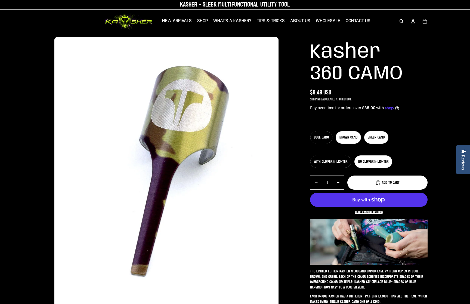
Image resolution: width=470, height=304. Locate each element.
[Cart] (425, 21)
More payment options (369, 212)
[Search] (401, 21)
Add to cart (391, 182)
